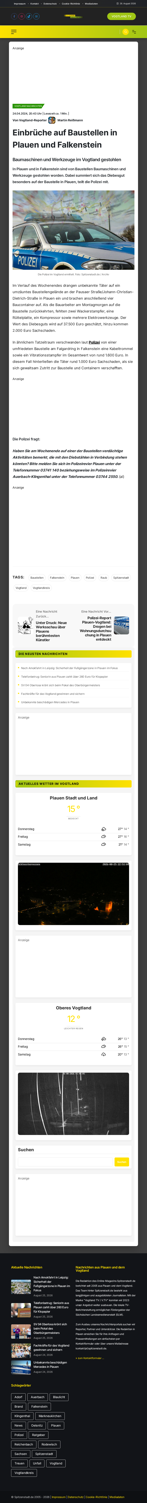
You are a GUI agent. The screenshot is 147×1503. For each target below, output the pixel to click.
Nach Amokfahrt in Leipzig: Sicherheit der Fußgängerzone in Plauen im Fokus (69, 668)
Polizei (94, 342)
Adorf (18, 1397)
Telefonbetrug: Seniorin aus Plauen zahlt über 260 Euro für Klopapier (64, 676)
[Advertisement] (73, 76)
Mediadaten (91, 3)
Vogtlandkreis (41, 588)
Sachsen (21, 1454)
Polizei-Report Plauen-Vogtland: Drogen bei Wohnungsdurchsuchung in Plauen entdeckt (95, 629)
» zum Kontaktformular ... (90, 1358)
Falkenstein (57, 577)
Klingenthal (22, 1416)
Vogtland (21, 588)
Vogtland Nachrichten (28, 106)
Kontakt (34, 3)
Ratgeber (38, 1435)
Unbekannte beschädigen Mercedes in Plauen (50, 702)
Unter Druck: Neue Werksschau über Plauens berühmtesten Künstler (51, 631)
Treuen (19, 1463)
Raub (104, 577)
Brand (19, 1406)
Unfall (37, 1463)
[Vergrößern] (124, 867)
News (19, 1425)
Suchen (26, 1150)
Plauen (75, 577)
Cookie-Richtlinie (71, 3)
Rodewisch (49, 1444)
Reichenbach (24, 1444)
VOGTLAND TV (121, 16)
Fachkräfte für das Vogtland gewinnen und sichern (52, 693)
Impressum (20, 3)
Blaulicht (59, 1397)
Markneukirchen (50, 1416)
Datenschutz (50, 3)
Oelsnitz (36, 1425)
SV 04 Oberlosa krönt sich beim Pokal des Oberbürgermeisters (60, 685)
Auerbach (37, 1397)
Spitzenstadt (121, 577)
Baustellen (37, 577)
